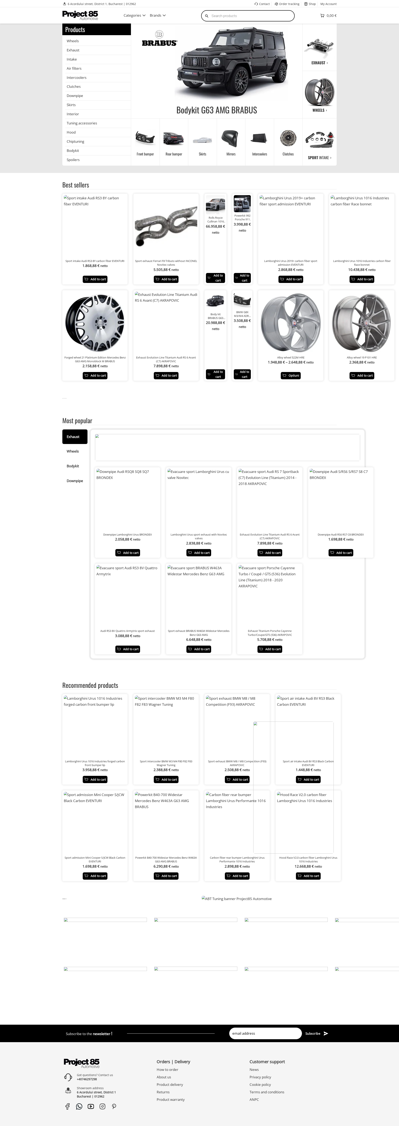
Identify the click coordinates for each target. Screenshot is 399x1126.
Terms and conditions (267, 1092)
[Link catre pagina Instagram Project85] (102, 1106)
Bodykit (73, 150)
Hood (71, 132)
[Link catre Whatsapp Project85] (79, 1106)
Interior (73, 114)
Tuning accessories (82, 123)
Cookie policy (260, 1084)
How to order (167, 1069)
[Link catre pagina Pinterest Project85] (114, 1106)
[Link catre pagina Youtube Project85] (90, 1106)
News (254, 1069)
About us (164, 1077)
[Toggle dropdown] (144, 15)
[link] (64, 398)
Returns (163, 1092)
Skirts (71, 104)
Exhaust (73, 50)
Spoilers (73, 159)
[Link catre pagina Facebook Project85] (67, 1106)
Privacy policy (260, 1077)
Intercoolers (76, 77)
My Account (328, 4)
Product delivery (170, 1084)
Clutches (74, 86)
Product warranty (171, 1099)
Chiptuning (75, 141)
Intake (72, 59)
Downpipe (75, 95)
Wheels (73, 40)
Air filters (74, 68)
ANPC (254, 1099)
